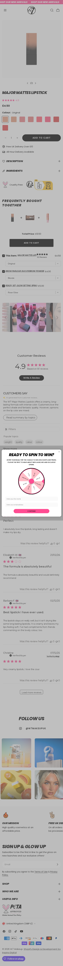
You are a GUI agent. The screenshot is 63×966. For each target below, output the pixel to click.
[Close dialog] (59, 451)
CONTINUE (31, 511)
